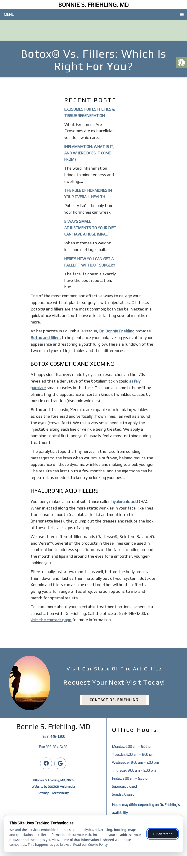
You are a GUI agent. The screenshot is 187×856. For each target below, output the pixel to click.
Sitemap (43, 793)
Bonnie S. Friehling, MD (93, 4)
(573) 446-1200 (53, 736)
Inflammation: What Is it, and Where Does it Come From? (89, 153)
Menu (9, 14)
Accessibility (60, 793)
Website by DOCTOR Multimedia (53, 786)
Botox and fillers (46, 337)
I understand (163, 834)
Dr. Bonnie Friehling (117, 330)
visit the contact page (51, 619)
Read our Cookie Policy (90, 844)
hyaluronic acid (125, 501)
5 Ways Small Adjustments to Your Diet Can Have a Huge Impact (90, 227)
